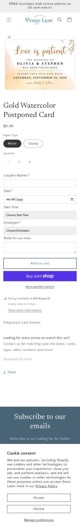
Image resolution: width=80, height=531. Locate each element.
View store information (25, 310)
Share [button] (12, 372)
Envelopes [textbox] (12, 223)
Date (8, 191)
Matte (12, 143)
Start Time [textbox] (11, 207)
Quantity (9, 153)
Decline (38, 509)
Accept (39, 498)
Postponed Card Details (21, 322)
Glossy (33, 143)
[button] (9, 20)
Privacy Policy (46, 486)
